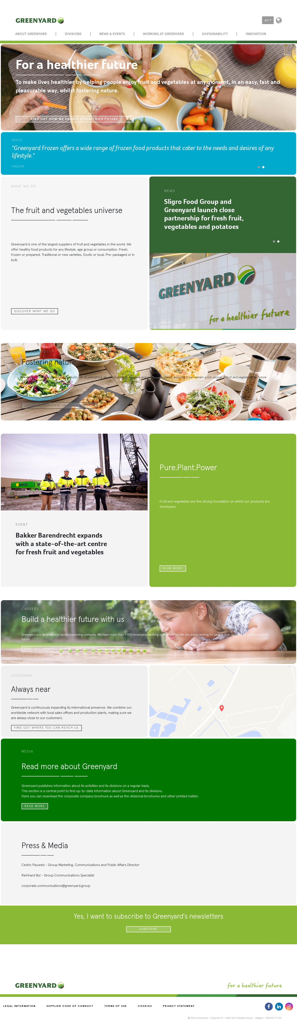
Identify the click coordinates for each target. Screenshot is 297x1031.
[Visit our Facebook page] (269, 1006)
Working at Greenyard (163, 34)
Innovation (256, 34)
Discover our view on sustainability (59, 405)
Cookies (145, 1006)
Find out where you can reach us (46, 727)
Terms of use (115, 1006)
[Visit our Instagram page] (289, 1006)
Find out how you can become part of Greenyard (72, 649)
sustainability (215, 34)
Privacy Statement (179, 1006)
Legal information (19, 1006)
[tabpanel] (148, 153)
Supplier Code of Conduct (70, 1006)
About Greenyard (31, 34)
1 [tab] (259, 167)
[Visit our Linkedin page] (279, 1006)
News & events (112, 34)
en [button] (267, 20)
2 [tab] (263, 167)
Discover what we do (34, 311)
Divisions (73, 34)
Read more (173, 568)
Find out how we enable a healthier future (74, 119)
